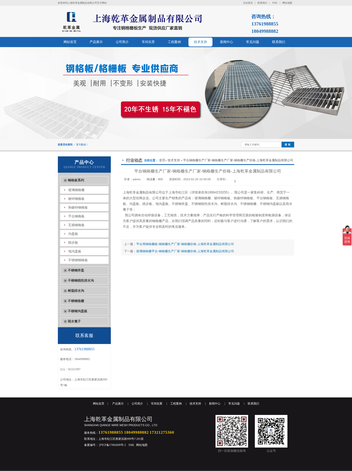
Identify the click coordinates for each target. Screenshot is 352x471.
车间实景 (148, 42)
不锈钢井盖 (76, 270)
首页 (162, 160)
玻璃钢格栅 (76, 190)
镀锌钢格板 (76, 198)
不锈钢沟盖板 (77, 311)
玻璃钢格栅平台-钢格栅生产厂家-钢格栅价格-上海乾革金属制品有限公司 (185, 251)
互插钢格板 (76, 225)
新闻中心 (226, 42)
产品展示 (96, 42)
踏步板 (73, 242)
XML (275, 2)
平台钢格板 (76, 216)
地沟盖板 (74, 251)
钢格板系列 (76, 180)
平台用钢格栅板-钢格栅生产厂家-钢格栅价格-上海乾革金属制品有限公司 (185, 244)
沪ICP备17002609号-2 (112, 445)
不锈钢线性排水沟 (81, 280)
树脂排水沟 (76, 290)
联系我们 (262, 2)
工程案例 (174, 42)
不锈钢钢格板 (78, 260)
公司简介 (122, 42)
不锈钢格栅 (76, 301)
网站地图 (287, 2)
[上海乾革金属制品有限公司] (151, 31)
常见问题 (252, 42)
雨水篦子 (74, 321)
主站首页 (248, 2)
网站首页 (70, 42)
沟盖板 (73, 234)
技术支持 (200, 42)
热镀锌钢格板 (78, 207)
